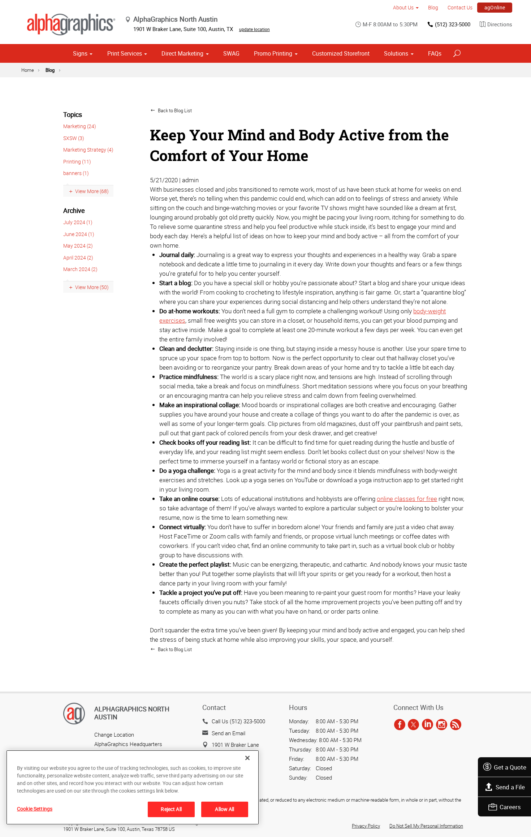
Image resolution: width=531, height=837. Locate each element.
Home (27, 70)
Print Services (124, 53)
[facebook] (399, 725)
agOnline (494, 7)
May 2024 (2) (78, 245)
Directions (499, 24)
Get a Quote (510, 767)
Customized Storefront (341, 53)
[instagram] (441, 725)
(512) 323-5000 (452, 24)
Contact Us (460, 7)
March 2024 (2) (80, 269)
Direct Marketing (182, 53)
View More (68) (92, 191)
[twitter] (413, 725)
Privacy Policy (366, 826)
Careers (510, 807)
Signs (80, 53)
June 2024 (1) (78, 234)
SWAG (231, 53)
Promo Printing (273, 53)
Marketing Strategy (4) (88, 149)
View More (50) (92, 287)
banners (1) (76, 173)
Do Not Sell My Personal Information (426, 826)
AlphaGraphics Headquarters (128, 743)
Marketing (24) (79, 126)
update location (254, 29)
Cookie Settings (34, 808)
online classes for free (407, 498)
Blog (433, 7)
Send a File (510, 787)
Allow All (224, 809)
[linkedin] (427, 725)
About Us (403, 7)
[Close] (247, 758)
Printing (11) (77, 161)
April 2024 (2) (78, 257)
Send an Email (228, 733)
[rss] (455, 725)
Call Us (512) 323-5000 (238, 721)
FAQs (434, 53)
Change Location (114, 734)
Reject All (171, 809)
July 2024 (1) (77, 222)
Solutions (396, 53)
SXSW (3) (73, 138)
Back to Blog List (174, 110)
